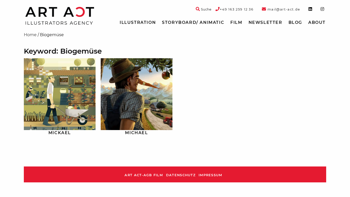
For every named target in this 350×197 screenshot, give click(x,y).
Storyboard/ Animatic (193, 22)
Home (30, 34)
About (317, 22)
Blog (295, 22)
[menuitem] (138, 22)
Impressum (210, 175)
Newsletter (265, 22)
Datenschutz (180, 175)
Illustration (138, 22)
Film (236, 22)
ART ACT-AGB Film (144, 175)
